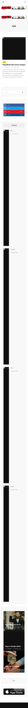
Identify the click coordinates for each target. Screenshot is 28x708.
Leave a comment (10, 668)
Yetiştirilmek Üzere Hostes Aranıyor (14, 64)
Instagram (14, 114)
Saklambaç (12, 486)
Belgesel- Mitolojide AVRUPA (13, 646)
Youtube (14, 111)
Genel (4, 62)
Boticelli (11, 130)
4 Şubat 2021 (14, 252)
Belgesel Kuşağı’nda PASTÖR (12, 625)
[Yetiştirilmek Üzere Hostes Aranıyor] (14, 48)
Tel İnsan (11, 368)
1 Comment (9, 627)
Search (22, 92)
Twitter (14, 108)
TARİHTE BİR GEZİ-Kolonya (12, 666)
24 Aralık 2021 (15, 133)
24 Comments (7, 67)
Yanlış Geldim (12, 249)
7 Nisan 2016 (16, 67)
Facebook (14, 105)
